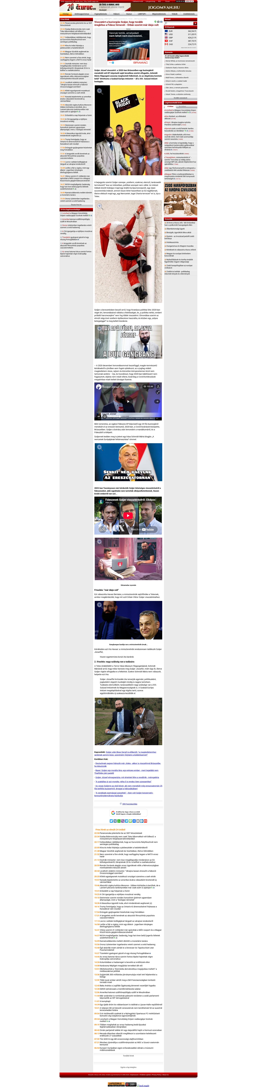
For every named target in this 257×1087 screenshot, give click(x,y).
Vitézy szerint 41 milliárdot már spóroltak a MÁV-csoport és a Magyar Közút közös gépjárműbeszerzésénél (75, 178)
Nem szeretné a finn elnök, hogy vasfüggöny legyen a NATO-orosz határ (75, 59)
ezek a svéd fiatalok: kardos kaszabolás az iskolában (179, 129)
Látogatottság (150, 1)
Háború (116, 14)
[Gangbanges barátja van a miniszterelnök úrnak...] (128, 620)
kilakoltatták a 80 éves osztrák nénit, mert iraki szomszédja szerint (179, 137)
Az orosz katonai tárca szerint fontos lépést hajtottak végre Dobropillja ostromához (126, 958)
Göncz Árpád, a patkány (173, 74)
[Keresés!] (195, 23)
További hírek (128, 1056)
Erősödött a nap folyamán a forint (76, 115)
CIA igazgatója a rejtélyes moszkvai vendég (76, 232)
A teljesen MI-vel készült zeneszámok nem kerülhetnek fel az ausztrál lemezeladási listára (131, 1009)
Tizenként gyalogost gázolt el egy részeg (124, 953)
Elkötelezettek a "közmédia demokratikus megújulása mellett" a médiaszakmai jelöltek (128, 970)
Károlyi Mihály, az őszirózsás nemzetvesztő (180, 61)
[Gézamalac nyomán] (128, 559)
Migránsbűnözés (159, 14)
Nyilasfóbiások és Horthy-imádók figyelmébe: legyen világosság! (179, 260)
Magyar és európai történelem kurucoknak (178, 254)
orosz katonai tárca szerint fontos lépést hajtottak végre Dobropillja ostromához (75, 253)
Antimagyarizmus (82, 14)
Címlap (66, 14)
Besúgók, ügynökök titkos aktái (179, 232)
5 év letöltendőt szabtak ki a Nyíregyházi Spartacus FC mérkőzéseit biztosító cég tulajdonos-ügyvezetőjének (130, 1014)
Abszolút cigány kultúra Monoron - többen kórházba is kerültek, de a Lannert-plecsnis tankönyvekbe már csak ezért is (76, 108)
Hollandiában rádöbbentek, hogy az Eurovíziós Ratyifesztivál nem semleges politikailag (75, 39)
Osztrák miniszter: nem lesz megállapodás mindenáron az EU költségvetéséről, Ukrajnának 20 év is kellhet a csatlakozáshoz (75, 67)
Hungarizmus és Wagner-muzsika (180, 246)
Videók (174, 14)
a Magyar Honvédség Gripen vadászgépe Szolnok (74, 214)
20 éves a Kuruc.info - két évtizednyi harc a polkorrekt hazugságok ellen (180, 224)
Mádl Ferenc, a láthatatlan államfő (177, 78)
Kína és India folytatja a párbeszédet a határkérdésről (72, 46)
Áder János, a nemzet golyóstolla (176, 88)
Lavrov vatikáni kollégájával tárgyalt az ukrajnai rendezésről (73, 163)
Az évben (182, 106)
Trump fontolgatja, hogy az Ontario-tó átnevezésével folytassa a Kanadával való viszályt (74, 141)
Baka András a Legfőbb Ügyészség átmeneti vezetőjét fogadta (128, 986)
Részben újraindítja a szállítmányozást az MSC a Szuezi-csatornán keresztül (129, 1043)
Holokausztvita (172, 242)
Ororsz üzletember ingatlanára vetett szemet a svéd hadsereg (74, 200)
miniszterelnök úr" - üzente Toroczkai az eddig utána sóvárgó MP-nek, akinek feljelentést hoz (180, 160)
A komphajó (105, 1001)
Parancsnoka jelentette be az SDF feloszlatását (76, 24)
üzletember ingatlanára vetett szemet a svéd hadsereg (76, 226)
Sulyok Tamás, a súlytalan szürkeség (177, 94)
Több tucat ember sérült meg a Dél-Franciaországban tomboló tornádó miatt (127, 981)
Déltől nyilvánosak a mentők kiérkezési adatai (120, 989)
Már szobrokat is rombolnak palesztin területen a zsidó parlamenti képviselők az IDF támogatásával (129, 997)
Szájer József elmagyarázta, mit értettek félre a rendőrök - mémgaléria (127, 777)
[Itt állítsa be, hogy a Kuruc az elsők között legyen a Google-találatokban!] (128, 816)
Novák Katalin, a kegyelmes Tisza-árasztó (179, 91)
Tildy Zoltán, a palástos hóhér (175, 64)
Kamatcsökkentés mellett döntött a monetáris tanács (76, 194)
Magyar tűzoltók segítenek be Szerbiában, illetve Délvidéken (74, 52)
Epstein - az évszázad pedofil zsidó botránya (179, 237)
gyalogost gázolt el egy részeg (74, 238)
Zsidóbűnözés (189, 14)
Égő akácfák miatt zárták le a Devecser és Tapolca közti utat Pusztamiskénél (127, 949)
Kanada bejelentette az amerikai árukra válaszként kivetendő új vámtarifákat (75, 99)
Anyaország (98, 19)
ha (177, 153)
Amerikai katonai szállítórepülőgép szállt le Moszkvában (125, 992)
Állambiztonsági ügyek (176, 229)
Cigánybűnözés (100, 14)
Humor (129, 14)
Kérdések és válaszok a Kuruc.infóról (181, 250)
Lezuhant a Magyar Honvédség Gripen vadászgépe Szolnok (126, 1020)
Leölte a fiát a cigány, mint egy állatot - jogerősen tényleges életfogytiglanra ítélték (74, 170)
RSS (159, 1)
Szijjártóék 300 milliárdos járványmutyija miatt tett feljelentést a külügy (128, 975)
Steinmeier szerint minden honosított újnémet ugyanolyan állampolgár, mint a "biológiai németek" (75, 127)
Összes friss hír (76, 205)
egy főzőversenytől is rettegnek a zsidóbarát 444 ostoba (180, 169)
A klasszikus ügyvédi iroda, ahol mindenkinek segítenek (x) (75, 134)
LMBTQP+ (142, 14)
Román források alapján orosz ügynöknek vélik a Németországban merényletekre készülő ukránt (74, 76)
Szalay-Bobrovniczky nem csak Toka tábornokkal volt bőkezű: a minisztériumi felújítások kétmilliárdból (75, 31)
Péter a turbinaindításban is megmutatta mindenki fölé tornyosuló (180, 176)
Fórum (167, 1)
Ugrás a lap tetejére (128, 1067)
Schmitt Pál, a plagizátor (173, 84)
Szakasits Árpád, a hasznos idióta (176, 68)
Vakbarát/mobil (138, 1)
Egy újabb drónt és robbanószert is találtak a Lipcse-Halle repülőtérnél (131, 1004)
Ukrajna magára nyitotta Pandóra (177, 123)
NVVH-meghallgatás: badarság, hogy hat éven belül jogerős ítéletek (75, 186)
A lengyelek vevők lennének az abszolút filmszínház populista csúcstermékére (75, 156)
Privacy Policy (156, 1075)
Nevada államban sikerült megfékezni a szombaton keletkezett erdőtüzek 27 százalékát (128, 1034)
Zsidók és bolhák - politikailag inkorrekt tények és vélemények (177, 272)
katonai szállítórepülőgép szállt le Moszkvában (75, 220)
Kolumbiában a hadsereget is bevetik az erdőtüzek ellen (125, 962)
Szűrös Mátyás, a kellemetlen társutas (178, 71)
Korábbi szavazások (180, 98)
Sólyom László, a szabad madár (176, 81)
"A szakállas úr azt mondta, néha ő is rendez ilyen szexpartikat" (123, 782)
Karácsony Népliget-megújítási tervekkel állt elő (121, 966)
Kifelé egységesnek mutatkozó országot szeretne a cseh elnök (75, 92)
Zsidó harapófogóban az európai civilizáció (178, 266)
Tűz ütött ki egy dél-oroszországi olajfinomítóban (121, 1039)
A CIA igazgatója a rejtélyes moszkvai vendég (73, 120)
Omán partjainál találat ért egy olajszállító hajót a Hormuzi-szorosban (131, 1030)
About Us (165, 1075)
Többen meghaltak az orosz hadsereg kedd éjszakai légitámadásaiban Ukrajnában (123, 1026)
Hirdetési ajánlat (145, 1075)
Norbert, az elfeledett (175, 117)
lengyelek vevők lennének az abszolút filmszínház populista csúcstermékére (73, 245)
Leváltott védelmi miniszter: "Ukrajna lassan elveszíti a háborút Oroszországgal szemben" (74, 84)
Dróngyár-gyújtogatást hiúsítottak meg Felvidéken (76, 149)
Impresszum (134, 1075)
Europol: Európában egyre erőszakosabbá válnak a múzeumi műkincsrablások (126, 1049)
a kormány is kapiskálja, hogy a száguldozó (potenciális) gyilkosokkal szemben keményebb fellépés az (179, 146)
